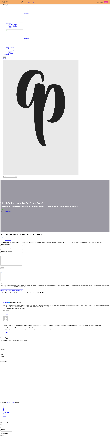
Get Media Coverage (12, 27)
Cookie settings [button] (100, 2)
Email (2, 354)
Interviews (10, 51)
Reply (7, 314)
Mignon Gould (6, 302)
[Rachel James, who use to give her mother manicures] (91, 381)
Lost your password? (5, 438)
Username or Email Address (7, 426)
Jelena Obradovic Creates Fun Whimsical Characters (11, 290)
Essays (9, 52)
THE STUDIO (6, 412)
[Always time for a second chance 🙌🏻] (55, 381)
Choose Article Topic (10, 47)
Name (2, 351)
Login (5, 56)
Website (2, 356)
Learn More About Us (12, 24)
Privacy (4, 416)
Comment (2, 349)
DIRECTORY (6, 54)
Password (3, 429)
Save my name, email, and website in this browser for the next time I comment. (18, 359)
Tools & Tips (10, 48)
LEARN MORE (31, 2)
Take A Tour (8, 23)
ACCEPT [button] (106, 2)
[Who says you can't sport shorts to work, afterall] (19, 381)
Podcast (2, 199)
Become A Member (12, 25)
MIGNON (11, 402)
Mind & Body (11, 50)
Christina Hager (6, 323)
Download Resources (12, 26)
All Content (10, 53)
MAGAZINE (6, 28)
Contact (4, 413)
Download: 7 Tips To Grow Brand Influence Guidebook (12, 289)
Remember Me (5, 433)
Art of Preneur (8, 211)
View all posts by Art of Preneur (7, 287)
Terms (4, 414)
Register (4, 58)
